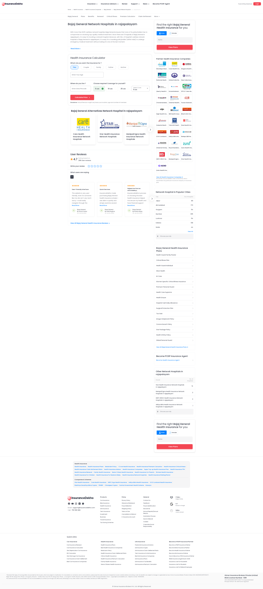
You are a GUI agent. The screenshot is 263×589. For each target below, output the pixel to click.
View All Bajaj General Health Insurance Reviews (89, 223)
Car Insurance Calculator (75, 548)
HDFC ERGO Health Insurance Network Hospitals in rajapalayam (169, 399)
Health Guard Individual (164, 266)
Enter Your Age (77, 75)
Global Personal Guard (164, 340)
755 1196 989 (76, 510)
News (145, 4)
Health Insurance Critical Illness (174, 467)
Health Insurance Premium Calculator (149, 467)
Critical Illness (112, 16)
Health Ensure (161, 298)
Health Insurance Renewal (83, 472)
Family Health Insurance (102, 472)
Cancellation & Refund (129, 514)
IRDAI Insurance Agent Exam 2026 (179, 559)
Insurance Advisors (109, 4)
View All (190, 231)
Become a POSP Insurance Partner (179, 545)
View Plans (173, 47)
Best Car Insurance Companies (77, 561)
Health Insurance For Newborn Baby (108, 475)
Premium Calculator (127, 16)
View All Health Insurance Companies (169, 177)
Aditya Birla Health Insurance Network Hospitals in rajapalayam (169, 406)
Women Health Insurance (164, 472)
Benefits (91, 16)
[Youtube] (72, 504)
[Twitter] (83, 504)
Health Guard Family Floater (166, 255)
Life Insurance (104, 509)
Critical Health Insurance (108, 556)
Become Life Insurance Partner (178, 553)
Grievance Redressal (128, 503)
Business (103, 517)
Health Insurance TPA (177, 469)
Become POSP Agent (161, 4)
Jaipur (158, 201)
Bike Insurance (104, 503)
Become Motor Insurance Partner (179, 548)
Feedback (146, 503)
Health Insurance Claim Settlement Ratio (88, 469)
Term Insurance (105, 511)
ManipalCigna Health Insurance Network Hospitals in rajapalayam (170, 392)
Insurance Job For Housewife (178, 561)
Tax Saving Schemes (107, 522)
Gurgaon (159, 210)
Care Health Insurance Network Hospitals (81, 136)
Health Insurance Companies (132, 469)
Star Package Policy (163, 330)
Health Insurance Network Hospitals (134, 475)
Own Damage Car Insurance (76, 556)
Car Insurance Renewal (74, 545)
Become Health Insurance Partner (179, 550)
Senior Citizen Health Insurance (122, 472)
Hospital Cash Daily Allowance (167, 303)
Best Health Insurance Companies (111, 548)
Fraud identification (149, 506)
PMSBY (101, 485)
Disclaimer (146, 509)
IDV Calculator (71, 553)
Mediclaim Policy (111, 467)
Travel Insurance (105, 520)
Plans (83, 16)
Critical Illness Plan (162, 260)
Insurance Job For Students (177, 564)
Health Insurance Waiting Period (159, 475)
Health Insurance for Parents (144, 472)
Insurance (91, 4)
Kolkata (158, 223)
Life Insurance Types (141, 548)
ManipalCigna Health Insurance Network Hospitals (135, 136)
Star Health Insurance (82, 482)
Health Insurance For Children (85, 475)
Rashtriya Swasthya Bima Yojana (86, 485)
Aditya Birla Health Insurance (138, 482)
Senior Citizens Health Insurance (111, 564)
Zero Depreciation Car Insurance (77, 550)
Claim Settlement (144, 16)
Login (257, 4)
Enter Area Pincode (79, 88)
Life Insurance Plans (141, 559)
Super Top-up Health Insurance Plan (156, 469)
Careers (145, 522)
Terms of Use (126, 511)
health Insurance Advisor (112, 469)
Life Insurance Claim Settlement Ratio (146, 550)
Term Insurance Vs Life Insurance (145, 553)
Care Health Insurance (98, 482)
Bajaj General (73, 16)
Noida (158, 227)
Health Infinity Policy (163, 335)
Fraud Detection (127, 506)
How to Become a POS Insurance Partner (181, 556)
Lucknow (159, 218)
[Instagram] (76, 504)
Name (160, 40)
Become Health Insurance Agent (168, 360)
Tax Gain (159, 314)
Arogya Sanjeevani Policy (165, 319)
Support (134, 4)
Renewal (100, 16)
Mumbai (159, 214)
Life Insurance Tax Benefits (143, 561)
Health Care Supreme (164, 292)
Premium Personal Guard (165, 287)
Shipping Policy (126, 509)
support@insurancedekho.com (84, 508)
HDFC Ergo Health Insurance (117, 482)
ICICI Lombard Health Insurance (161, 482)
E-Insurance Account (128, 517)
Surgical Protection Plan (164, 308)
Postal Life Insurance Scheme (144, 545)
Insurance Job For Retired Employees (180, 567)
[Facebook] (69, 504)
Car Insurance (104, 500)
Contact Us (146, 500)
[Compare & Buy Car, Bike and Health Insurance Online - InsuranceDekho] (12, 4)
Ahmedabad (160, 205)
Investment (103, 514)
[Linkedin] (79, 504)
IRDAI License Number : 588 (236, 578)
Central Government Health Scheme (131, 485)
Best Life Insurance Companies (144, 556)
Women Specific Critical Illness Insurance (171, 282)
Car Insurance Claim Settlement (77, 559)
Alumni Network (148, 519)
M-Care (159, 276)
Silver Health (160, 271)
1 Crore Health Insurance (126, 467)
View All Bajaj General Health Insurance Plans (171, 347)
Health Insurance (80, 467)
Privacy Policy (126, 500)
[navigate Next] (150, 129)
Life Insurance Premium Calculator (146, 564)
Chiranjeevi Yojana (111, 485)
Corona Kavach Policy (164, 324)
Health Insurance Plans (95, 467)
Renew (124, 4)
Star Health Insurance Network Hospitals (110, 135)
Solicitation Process (149, 516)
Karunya (148, 485)
